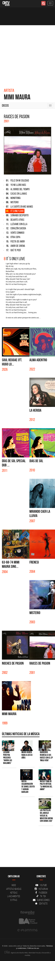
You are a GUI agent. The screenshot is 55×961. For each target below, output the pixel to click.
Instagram (43, 888)
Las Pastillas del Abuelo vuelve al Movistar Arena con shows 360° (46, 815)
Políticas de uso (33, 948)
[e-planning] (27, 930)
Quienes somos (43, 900)
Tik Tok (43, 896)
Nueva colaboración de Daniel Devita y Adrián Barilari (28, 786)
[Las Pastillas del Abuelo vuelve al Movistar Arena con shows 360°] (45, 803)
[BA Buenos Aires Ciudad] (27, 921)
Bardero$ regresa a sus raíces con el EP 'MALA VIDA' (46, 756)
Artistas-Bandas (13, 888)
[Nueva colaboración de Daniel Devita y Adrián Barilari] (26, 774)
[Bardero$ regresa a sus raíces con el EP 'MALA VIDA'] (45, 745)
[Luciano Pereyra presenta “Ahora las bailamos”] (8, 745)
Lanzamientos (13, 896)
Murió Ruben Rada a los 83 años (26, 755)
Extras (13, 900)
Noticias (13, 892)
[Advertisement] (27, 54)
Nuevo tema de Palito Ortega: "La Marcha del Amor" (46, 785)
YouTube (43, 885)
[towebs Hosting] (27, 912)
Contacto (43, 903)
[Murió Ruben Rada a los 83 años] (26, 745)
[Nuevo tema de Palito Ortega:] (45, 774)
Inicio (14, 885)
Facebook (43, 892)
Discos (5, 105)
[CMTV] (6, 3)
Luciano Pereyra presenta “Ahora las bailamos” (7, 757)
